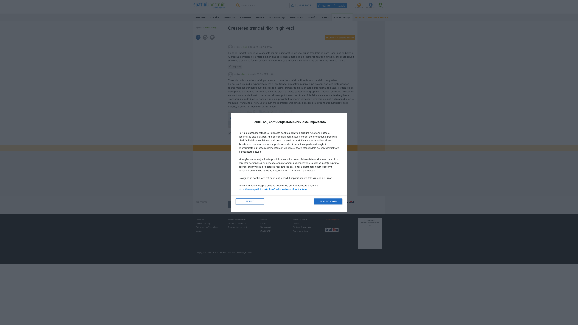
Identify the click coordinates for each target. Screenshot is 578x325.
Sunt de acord (328, 201)
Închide (249, 201)
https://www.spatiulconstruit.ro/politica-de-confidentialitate (273, 189)
